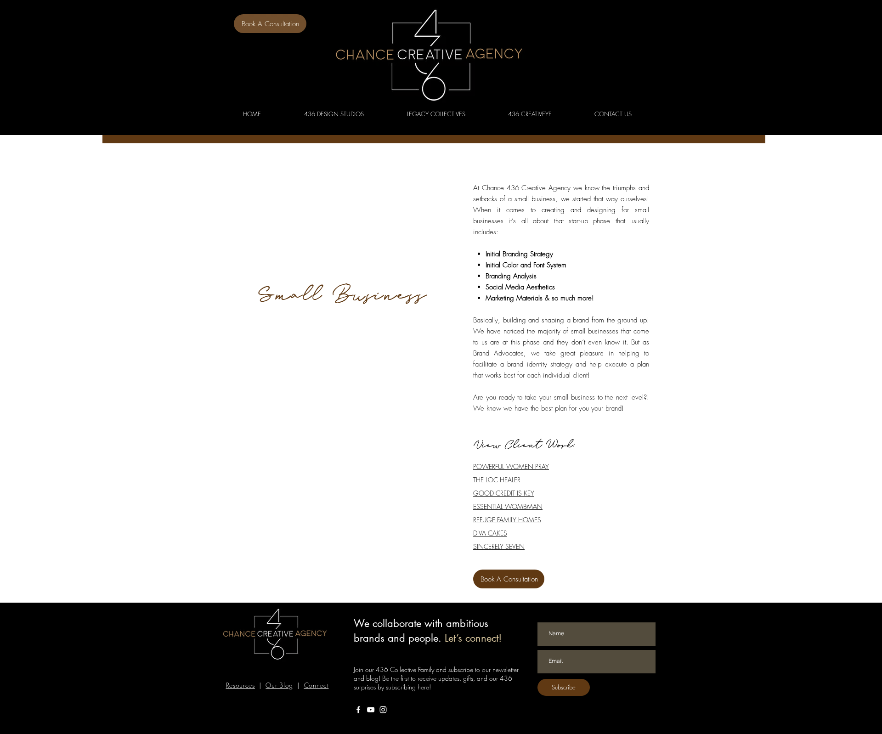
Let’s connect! (473, 638)
